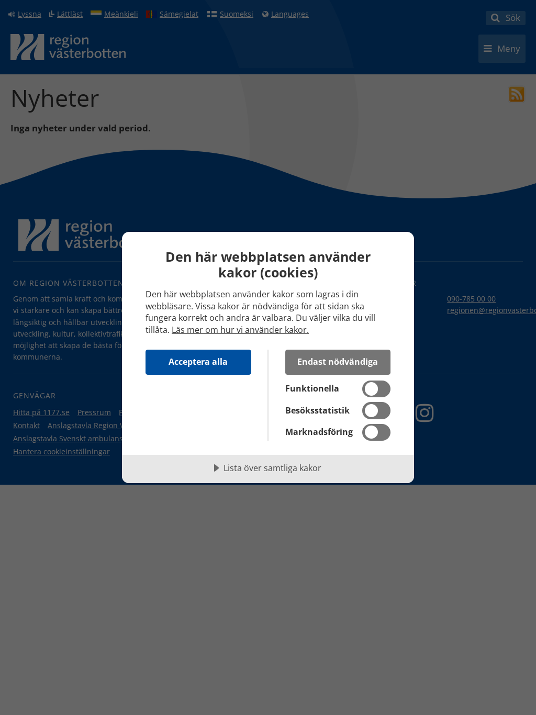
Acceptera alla (198, 361)
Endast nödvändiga (337, 361)
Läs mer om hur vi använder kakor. (240, 330)
